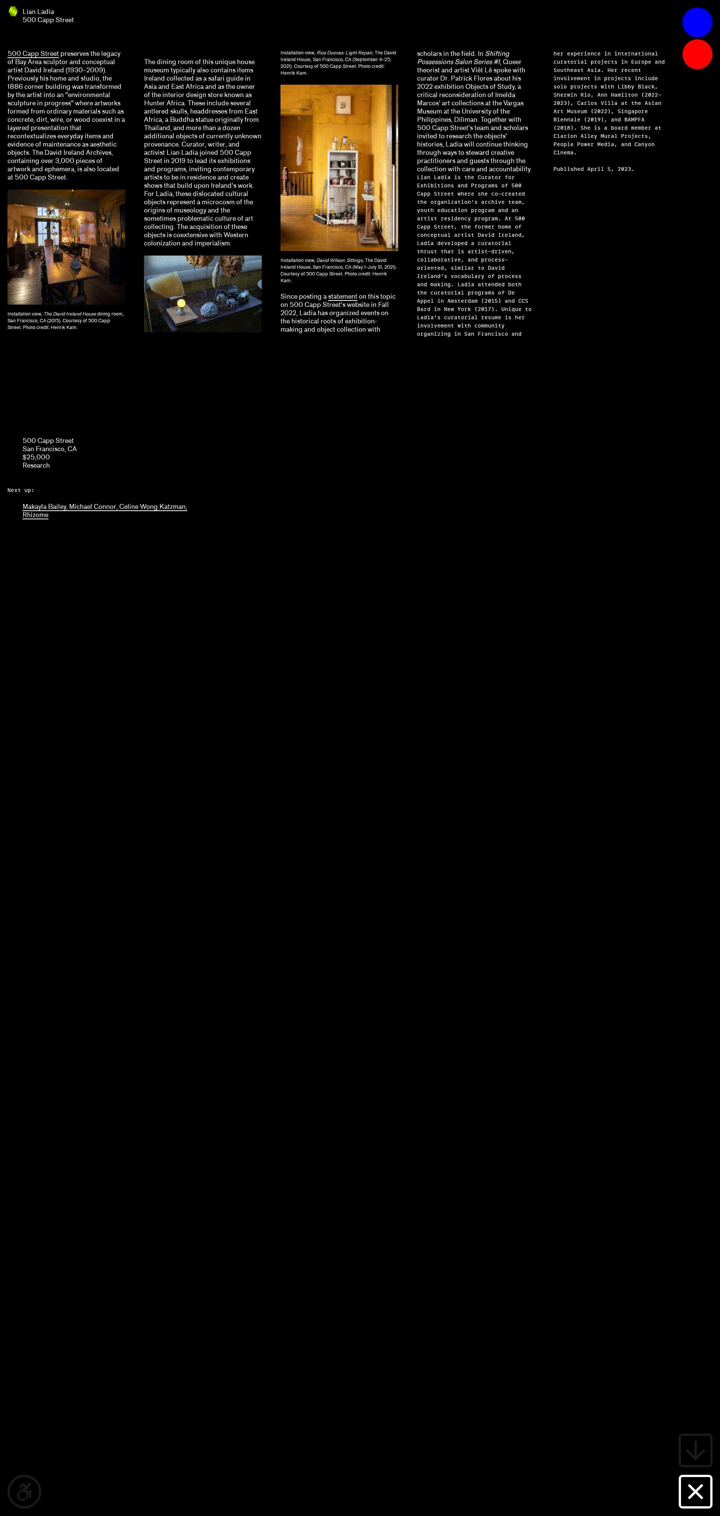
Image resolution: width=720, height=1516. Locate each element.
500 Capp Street (33, 53)
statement (342, 296)
